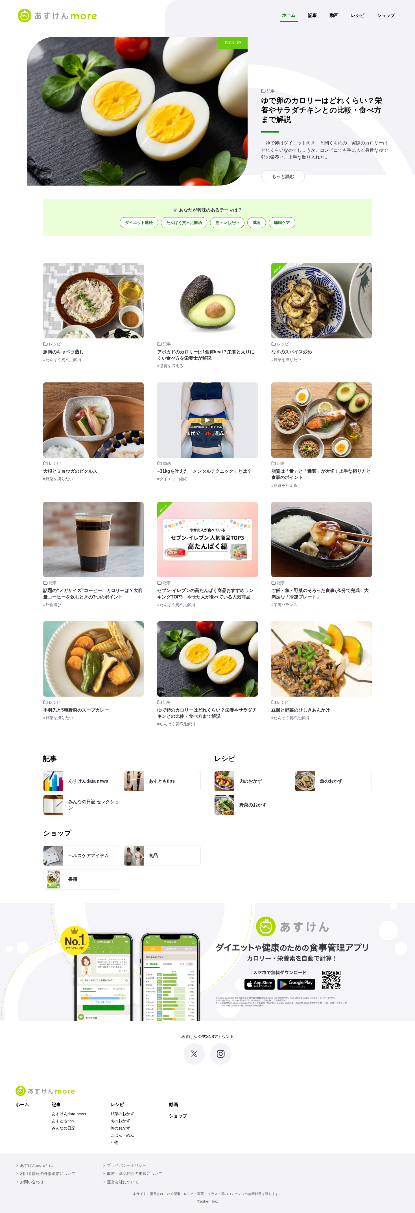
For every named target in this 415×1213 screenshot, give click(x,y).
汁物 (114, 1142)
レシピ (357, 15)
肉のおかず (120, 1121)
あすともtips (63, 1121)
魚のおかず (120, 1128)
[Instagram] (220, 1054)
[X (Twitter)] (194, 1054)
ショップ (386, 15)
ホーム (289, 15)
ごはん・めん (122, 1135)
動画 (333, 15)
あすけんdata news (69, 1113)
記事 (312, 15)
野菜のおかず (122, 1113)
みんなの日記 (63, 1128)
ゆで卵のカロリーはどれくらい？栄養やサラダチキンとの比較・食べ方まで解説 (321, 110)
